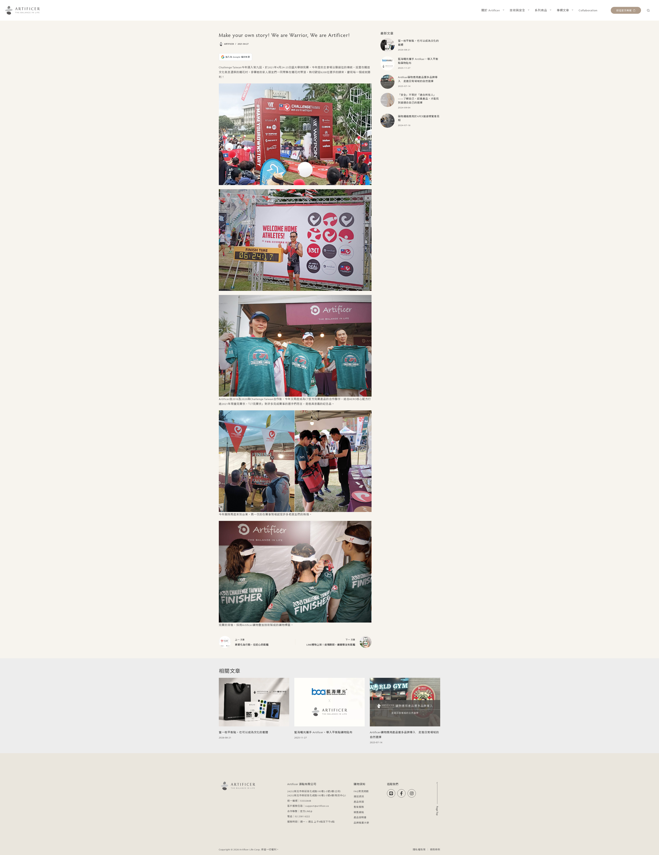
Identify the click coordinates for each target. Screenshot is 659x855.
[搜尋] (648, 10)
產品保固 (359, 801)
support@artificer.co (317, 805)
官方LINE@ (306, 811)
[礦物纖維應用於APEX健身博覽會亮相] (387, 121)
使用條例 (435, 849)
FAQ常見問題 (361, 791)
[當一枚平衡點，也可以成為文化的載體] (387, 45)
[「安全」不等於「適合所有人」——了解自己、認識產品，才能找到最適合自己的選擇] (387, 100)
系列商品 (541, 10)
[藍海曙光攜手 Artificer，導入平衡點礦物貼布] (387, 63)
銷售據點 (359, 812)
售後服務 (359, 806)
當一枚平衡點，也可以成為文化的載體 (243, 732)
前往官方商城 (624, 10)
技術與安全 (517, 10)
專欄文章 (563, 10)
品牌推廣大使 (361, 822)
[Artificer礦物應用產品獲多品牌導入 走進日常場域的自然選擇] (387, 82)
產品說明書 (360, 817)
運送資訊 (359, 796)
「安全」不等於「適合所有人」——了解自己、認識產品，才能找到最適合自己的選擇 (418, 98)
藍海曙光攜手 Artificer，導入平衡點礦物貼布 (323, 732)
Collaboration (588, 10)
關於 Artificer (490, 10)
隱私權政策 (419, 849)
